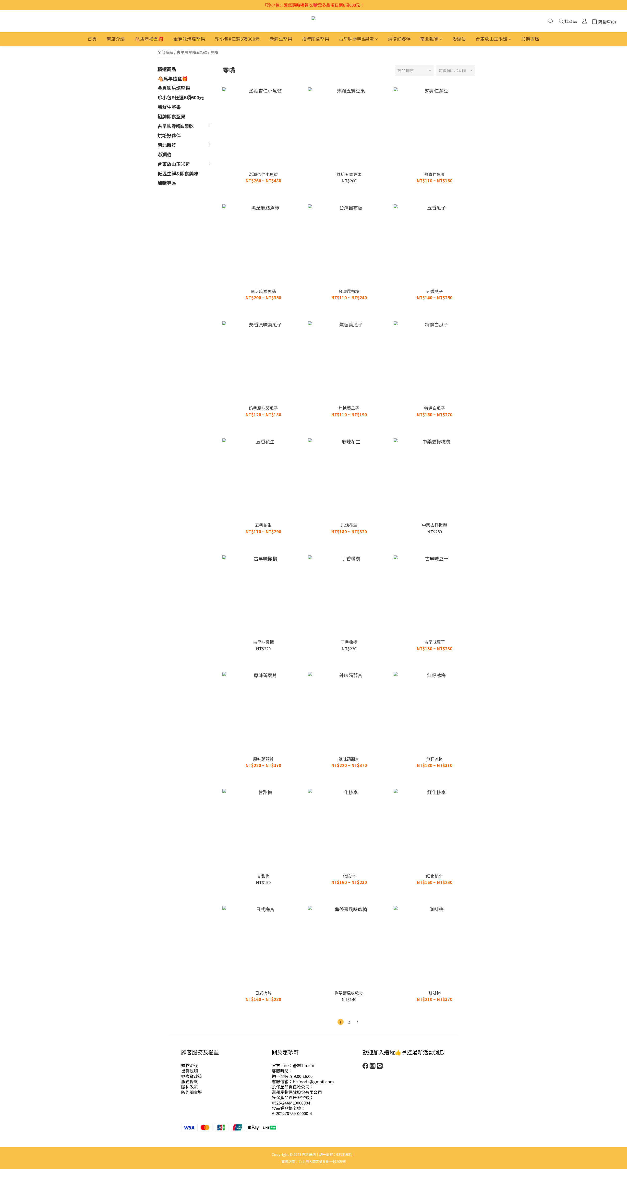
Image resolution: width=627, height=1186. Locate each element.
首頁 (92, 38)
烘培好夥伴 (399, 38)
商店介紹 (116, 38)
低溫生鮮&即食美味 (177, 173)
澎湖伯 (459, 38)
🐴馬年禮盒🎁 (149, 38)
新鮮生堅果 (281, 38)
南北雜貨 (429, 38)
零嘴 (214, 52)
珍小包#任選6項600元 (237, 38)
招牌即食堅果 (315, 38)
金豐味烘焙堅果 (189, 38)
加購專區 (530, 38)
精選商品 (166, 69)
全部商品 (165, 52)
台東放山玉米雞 (491, 38)
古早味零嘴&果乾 (356, 38)
